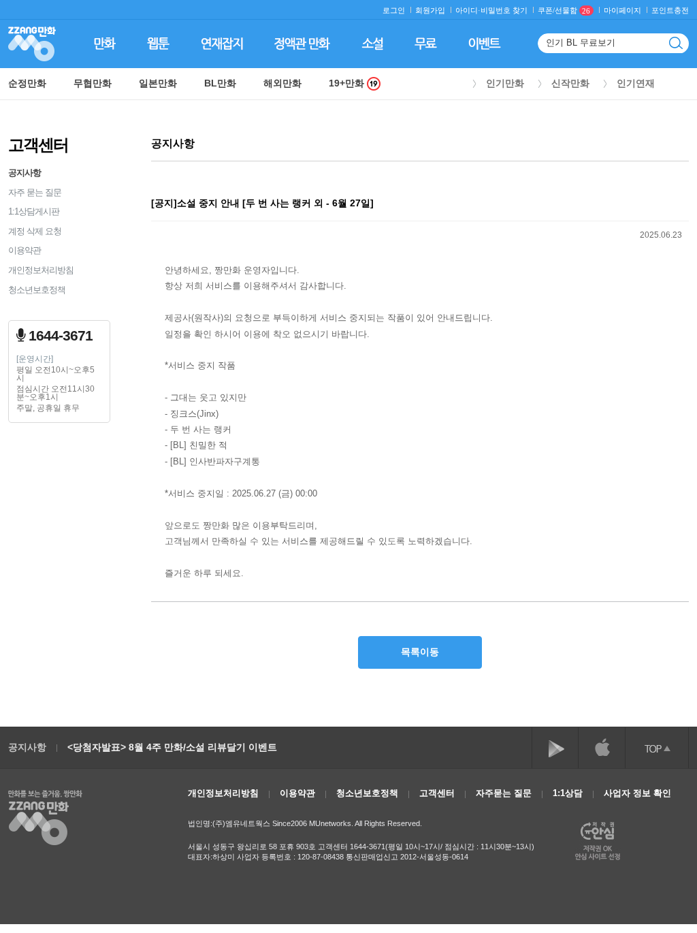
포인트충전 (670, 10)
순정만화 (27, 83)
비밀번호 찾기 (504, 10)
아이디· (468, 10)
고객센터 (437, 793)
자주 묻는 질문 (34, 192)
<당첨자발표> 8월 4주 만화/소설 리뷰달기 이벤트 (172, 747)
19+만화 (348, 83)
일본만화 (158, 83)
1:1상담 (568, 793)
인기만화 (505, 83)
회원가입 (430, 10)
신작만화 (570, 83)
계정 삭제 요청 (34, 231)
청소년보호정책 (36, 290)
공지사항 (24, 173)
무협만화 (93, 83)
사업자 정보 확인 (637, 793)
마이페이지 (622, 10)
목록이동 (420, 651)
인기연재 (636, 83)
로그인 (394, 10)
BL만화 (220, 83)
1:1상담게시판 (33, 211)
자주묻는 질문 (504, 793)
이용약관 (24, 250)
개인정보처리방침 (41, 270)
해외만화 (282, 83)
